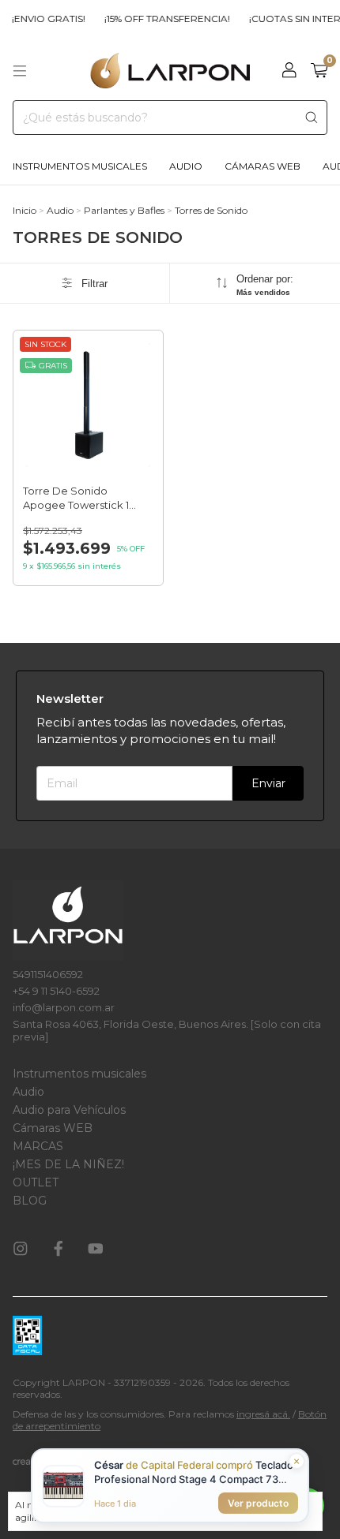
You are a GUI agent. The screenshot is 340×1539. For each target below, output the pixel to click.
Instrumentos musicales (79, 1073)
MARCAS (38, 1146)
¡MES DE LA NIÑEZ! (68, 1164)
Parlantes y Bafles (124, 210)
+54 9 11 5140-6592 (56, 990)
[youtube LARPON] (96, 1249)
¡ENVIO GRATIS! (41, 18)
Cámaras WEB (53, 1128)
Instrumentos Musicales (80, 166)
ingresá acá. (263, 1414)
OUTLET (36, 1182)
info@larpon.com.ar (64, 1007)
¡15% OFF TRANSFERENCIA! (160, 18)
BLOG (30, 1200)
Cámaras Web (262, 166)
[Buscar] (311, 117)
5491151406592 (48, 974)
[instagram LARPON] (20, 1249)
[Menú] (20, 71)
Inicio (24, 210)
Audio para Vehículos (69, 1110)
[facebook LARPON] (58, 1249)
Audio (185, 166)
